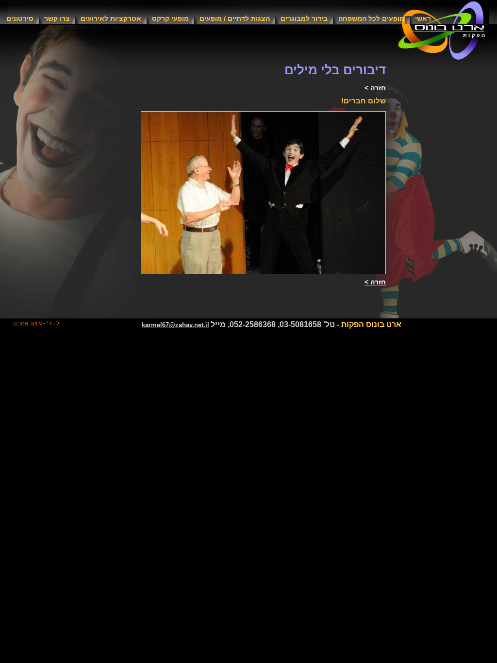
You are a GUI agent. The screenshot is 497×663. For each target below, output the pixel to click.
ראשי (423, 18)
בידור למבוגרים (304, 18)
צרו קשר (57, 18)
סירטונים (19, 18)
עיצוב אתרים (27, 323)
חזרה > (375, 88)
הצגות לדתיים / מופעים (234, 18)
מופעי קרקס (170, 18)
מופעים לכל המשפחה (371, 18)
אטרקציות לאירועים (111, 18)
